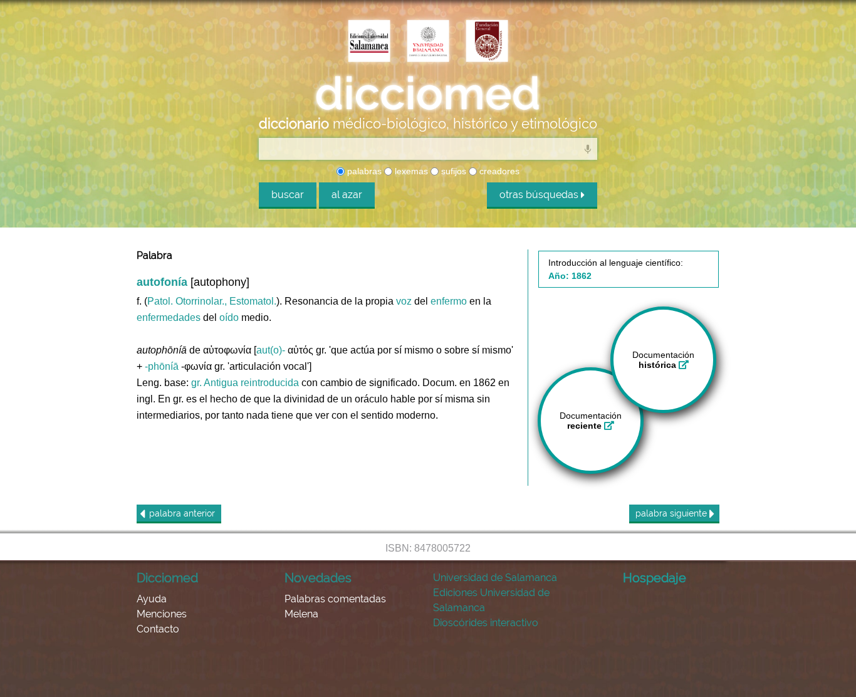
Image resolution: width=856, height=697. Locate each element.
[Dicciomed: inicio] (428, 93)
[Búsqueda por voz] (588, 148)
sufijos (452, 171)
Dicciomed (167, 577)
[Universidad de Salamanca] (428, 42)
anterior (182, 513)
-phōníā (162, 366)
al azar (346, 195)
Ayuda (152, 599)
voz (404, 301)
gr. (196, 382)
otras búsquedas (540, 195)
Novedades (318, 577)
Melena (301, 614)
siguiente (672, 513)
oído (229, 317)
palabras (363, 171)
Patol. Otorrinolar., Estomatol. (211, 301)
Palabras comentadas (335, 599)
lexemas (410, 171)
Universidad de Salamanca (495, 578)
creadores (498, 171)
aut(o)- (270, 350)
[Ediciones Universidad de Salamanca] (369, 42)
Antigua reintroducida (251, 382)
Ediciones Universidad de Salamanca (491, 600)
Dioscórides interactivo (485, 623)
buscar (287, 195)
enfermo (449, 301)
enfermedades (169, 317)
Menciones (162, 614)
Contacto (158, 629)
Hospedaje (654, 577)
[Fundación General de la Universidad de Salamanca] (487, 42)
